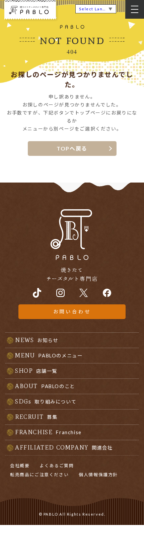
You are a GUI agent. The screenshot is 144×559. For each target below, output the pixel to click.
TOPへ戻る (72, 148)
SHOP (36, 370)
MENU (48, 355)
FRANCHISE (48, 432)
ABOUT (45, 386)
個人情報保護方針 (98, 474)
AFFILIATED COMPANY (64, 447)
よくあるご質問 (57, 465)
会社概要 (19, 465)
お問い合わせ (72, 311)
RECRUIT (36, 417)
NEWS (36, 340)
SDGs (45, 401)
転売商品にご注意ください (39, 474)
